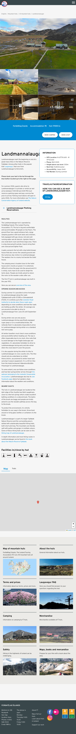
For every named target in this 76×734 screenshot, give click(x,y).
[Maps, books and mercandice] (56, 660)
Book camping (50, 135)
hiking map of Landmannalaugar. (12, 433)
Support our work (38, 725)
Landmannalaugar (38, 14)
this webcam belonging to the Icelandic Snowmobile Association (18, 374)
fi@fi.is (8, 725)
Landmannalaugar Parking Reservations (19, 209)
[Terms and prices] (19, 594)
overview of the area (23, 285)
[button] (38, 502)
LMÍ (75, 530)
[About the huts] (56, 560)
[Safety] (19, 660)
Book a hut (66, 135)
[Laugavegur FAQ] (56, 594)
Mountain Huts (12, 14)
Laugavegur (9, 167)
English (3, 14)
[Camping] (19, 627)
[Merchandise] (56, 627)
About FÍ (35, 710)
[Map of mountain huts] (19, 560)
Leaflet (69, 530)
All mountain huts (24, 14)
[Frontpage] (4, 4)
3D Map (47, 197)
